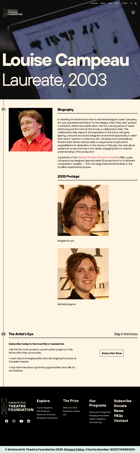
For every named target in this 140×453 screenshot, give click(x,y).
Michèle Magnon (67, 304)
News (110, 3)
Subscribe (94, 3)
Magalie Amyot (66, 240)
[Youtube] (21, 421)
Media (117, 3)
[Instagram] (14, 421)
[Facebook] (6, 421)
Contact (124, 3)
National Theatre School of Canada (97, 157)
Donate (102, 3)
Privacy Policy (74, 449)
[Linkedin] (28, 421)
